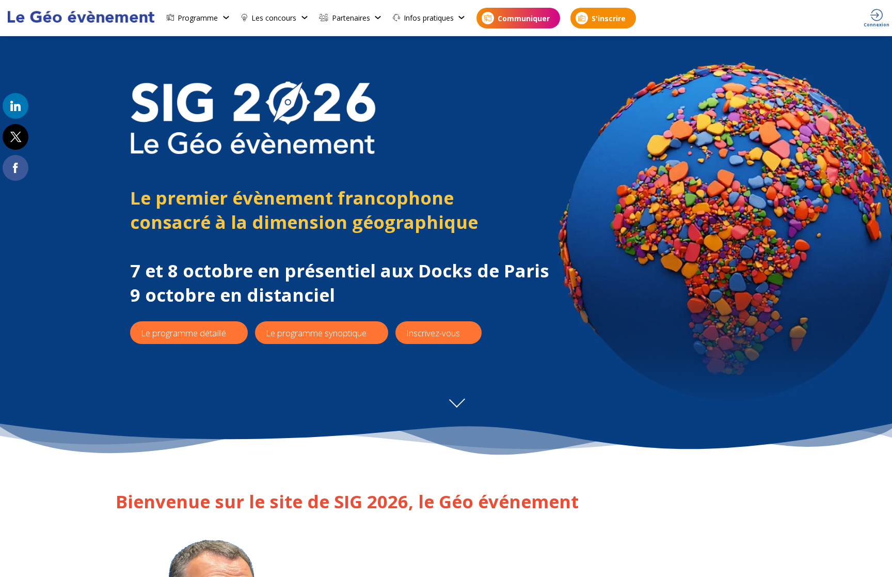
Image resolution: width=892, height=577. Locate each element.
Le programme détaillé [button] (183, 333)
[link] (198, 18)
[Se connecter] (876, 18)
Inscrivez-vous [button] (434, 333)
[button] (518, 18)
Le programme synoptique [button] (316, 333)
